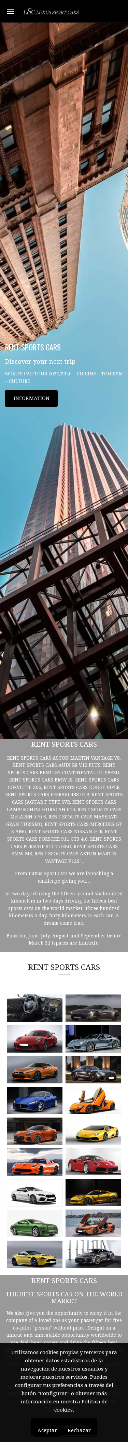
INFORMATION (31, 398)
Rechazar (79, 1430)
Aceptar (47, 1430)
